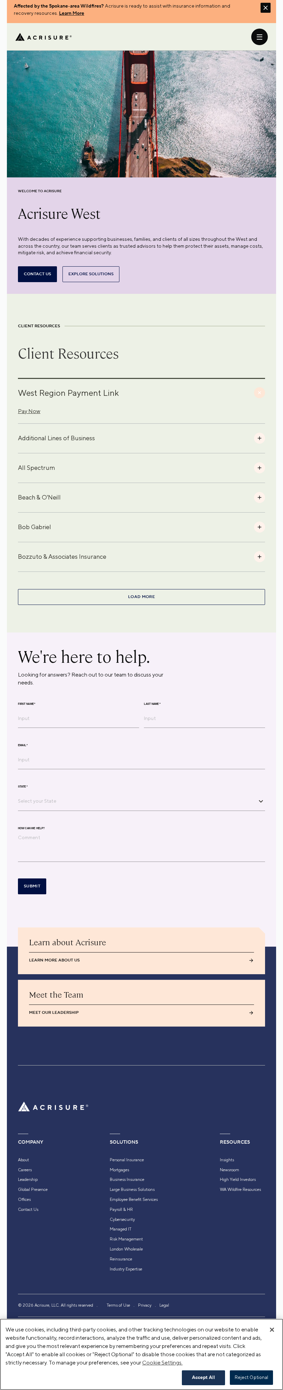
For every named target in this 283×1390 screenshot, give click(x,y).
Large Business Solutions (132, 1189)
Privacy (145, 1305)
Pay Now (29, 411)
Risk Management (126, 1239)
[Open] (261, 801)
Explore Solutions (91, 274)
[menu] (259, 37)
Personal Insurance (127, 1159)
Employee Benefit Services (134, 1199)
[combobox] (136, 801)
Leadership (28, 1179)
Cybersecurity (122, 1219)
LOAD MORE (141, 596)
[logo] (43, 37)
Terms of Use (118, 1305)
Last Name (152, 704)
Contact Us (28, 1209)
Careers (25, 1169)
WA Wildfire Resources (240, 1189)
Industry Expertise (126, 1269)
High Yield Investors (238, 1179)
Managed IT (120, 1229)
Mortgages (119, 1169)
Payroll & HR (121, 1209)
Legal (164, 1305)
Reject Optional (252, 1377)
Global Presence (33, 1189)
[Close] (272, 1329)
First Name (26, 704)
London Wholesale (126, 1249)
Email (23, 745)
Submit (32, 886)
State (23, 786)
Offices (24, 1199)
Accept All (203, 1377)
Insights (227, 1159)
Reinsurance (121, 1259)
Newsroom (229, 1169)
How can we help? (31, 828)
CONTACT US (37, 274)
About (23, 1159)
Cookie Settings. (162, 1362)
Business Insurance (127, 1179)
